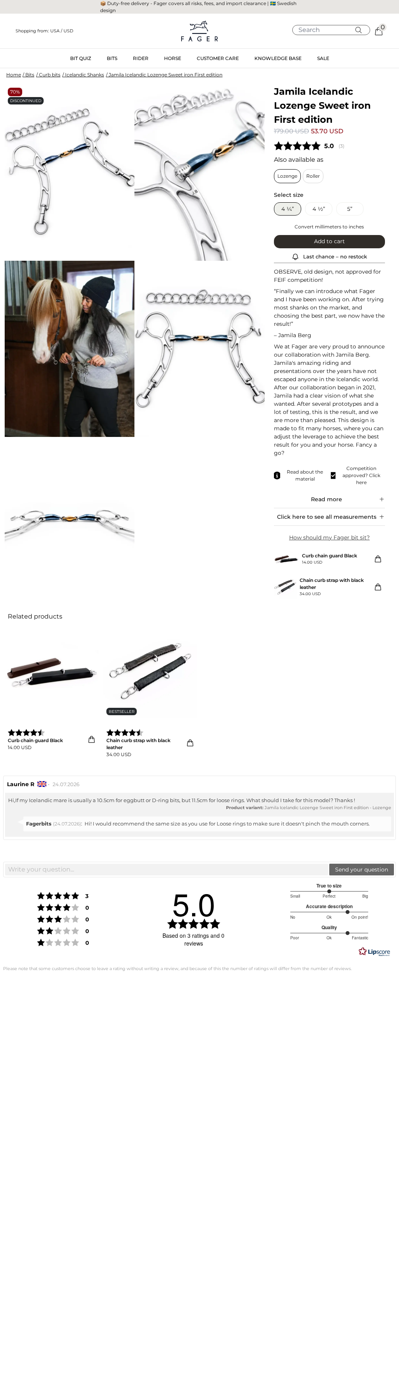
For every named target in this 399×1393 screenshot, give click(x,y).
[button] (74, 31)
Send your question (361, 869)
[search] (334, 30)
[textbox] (166, 869)
